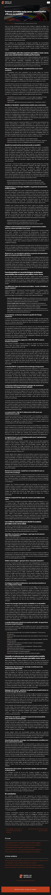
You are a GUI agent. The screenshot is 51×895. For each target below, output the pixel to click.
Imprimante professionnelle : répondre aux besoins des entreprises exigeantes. (24, 865)
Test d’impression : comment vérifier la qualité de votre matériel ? (21, 863)
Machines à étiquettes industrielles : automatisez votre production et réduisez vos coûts (26, 860)
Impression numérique (10, 23)
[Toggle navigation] (48, 3)
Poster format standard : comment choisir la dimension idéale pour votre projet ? (24, 867)
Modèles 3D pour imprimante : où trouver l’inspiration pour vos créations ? (23, 845)
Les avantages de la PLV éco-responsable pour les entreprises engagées (22, 842)
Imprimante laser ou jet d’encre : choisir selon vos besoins (37, 829)
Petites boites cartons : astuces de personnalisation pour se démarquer (22, 852)
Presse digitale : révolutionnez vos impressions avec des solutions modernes (14, 830)
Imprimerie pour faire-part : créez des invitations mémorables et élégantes (23, 849)
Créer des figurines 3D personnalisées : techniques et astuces (20, 847)
